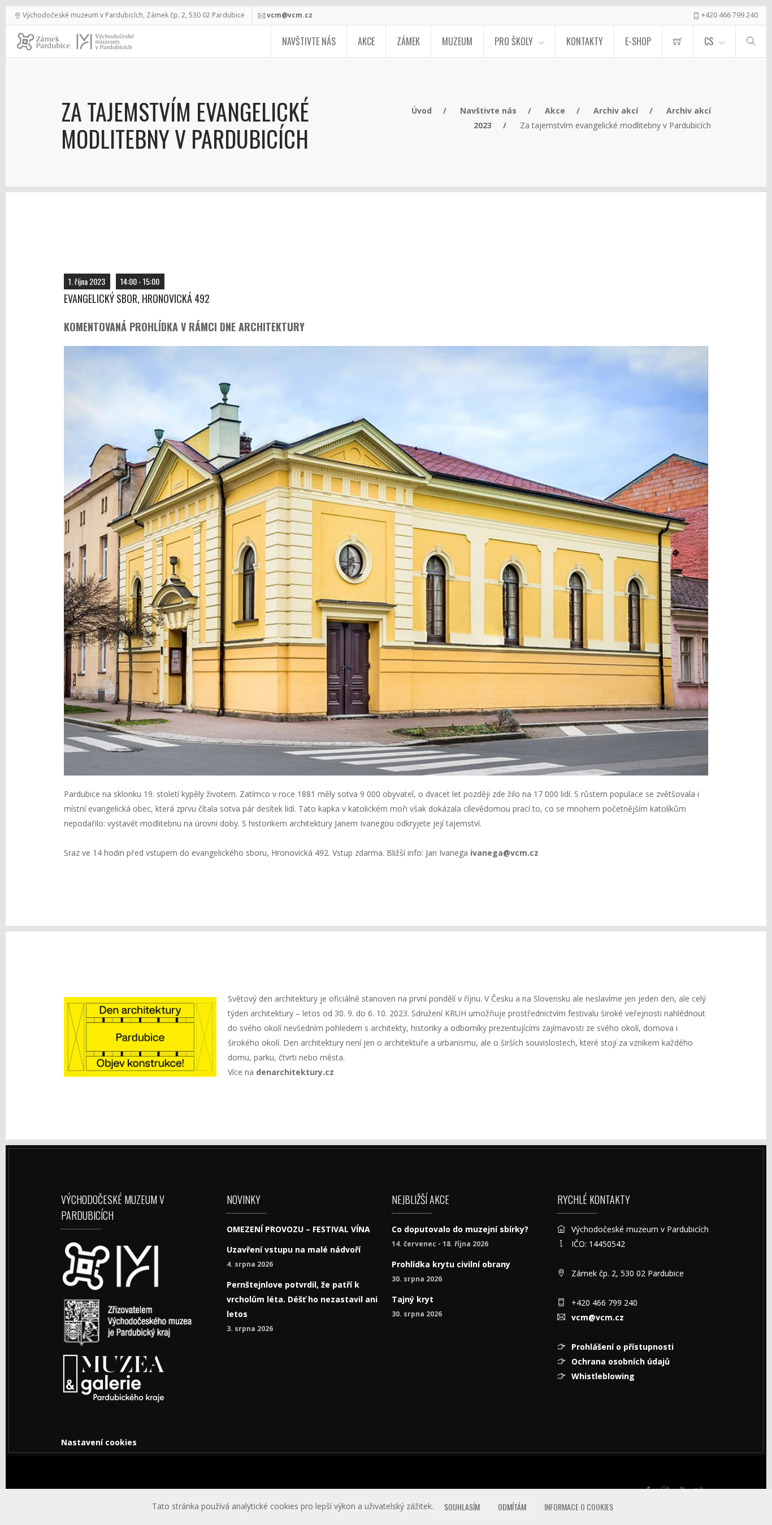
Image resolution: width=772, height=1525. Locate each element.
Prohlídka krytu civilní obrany (451, 1264)
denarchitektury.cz (295, 1072)
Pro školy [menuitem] (514, 41)
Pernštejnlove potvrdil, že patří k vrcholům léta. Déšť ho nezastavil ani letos (302, 1299)
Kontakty (584, 41)
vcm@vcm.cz (290, 15)
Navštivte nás (309, 41)
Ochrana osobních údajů (620, 1361)
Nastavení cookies (99, 1442)
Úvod (421, 110)
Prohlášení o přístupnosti (622, 1346)
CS (708, 41)
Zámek (408, 41)
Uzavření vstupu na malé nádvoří (294, 1249)
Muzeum (457, 41)
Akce (366, 41)
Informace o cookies (578, 1507)
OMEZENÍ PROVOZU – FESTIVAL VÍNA (298, 1229)
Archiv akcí (615, 110)
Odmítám (512, 1507)
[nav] (740, 1482)
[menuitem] (678, 41)
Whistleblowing (603, 1376)
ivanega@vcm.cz (504, 852)
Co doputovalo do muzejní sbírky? (460, 1229)
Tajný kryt (412, 1299)
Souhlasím (462, 1507)
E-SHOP (638, 41)
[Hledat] (751, 41)
